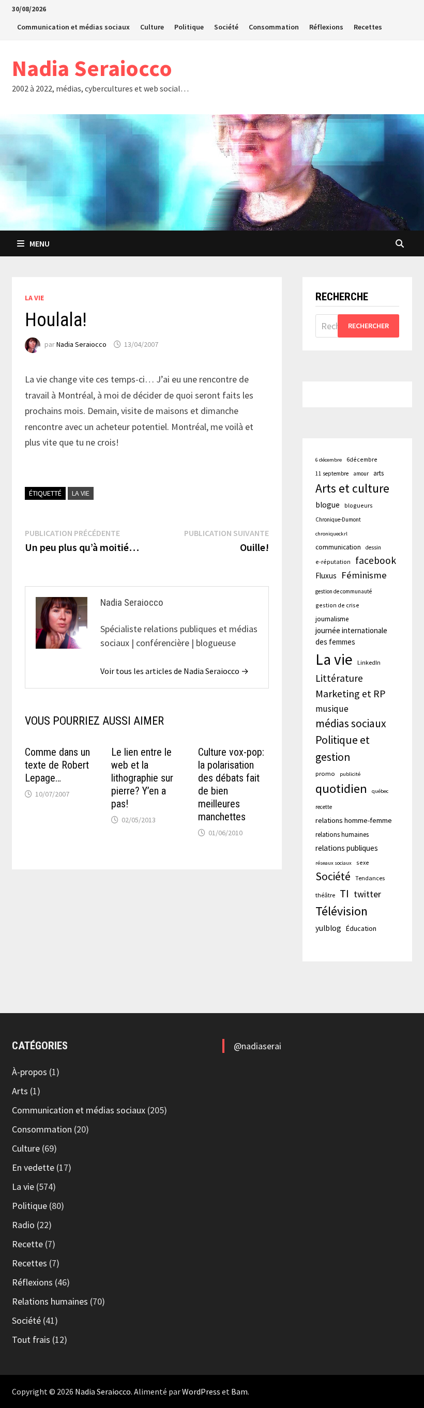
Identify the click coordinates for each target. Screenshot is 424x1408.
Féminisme (364, 575)
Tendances (370, 878)
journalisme (332, 619)
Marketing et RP (350, 693)
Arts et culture (352, 488)
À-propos (29, 1072)
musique (332, 708)
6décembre (361, 459)
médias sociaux (350, 723)
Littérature (339, 678)
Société (226, 27)
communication (338, 547)
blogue (327, 505)
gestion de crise (337, 605)
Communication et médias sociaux (73, 27)
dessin (373, 547)
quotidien (341, 788)
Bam (239, 1391)
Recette (27, 1244)
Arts (20, 1091)
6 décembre (328, 459)
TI (344, 893)
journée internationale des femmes (351, 636)
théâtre (325, 895)
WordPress (201, 1391)
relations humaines (342, 834)
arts (378, 473)
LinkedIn (369, 662)
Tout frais (31, 1339)
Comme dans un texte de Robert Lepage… (57, 765)
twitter (367, 894)
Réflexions (326, 27)
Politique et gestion (342, 748)
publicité (350, 774)
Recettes (368, 27)
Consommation (274, 27)
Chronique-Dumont (338, 519)
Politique (189, 27)
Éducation (361, 928)
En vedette (33, 1167)
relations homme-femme (353, 820)
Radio (23, 1225)
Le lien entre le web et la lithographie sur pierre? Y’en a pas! (142, 778)
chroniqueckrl (331, 533)
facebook (375, 560)
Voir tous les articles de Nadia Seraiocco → (174, 671)
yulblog (328, 928)
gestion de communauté (343, 591)
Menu (39, 243)
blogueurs (358, 505)
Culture (152, 27)
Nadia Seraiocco (92, 68)
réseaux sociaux (333, 863)
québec (380, 791)
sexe (362, 862)
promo (325, 773)
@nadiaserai (257, 1046)
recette (323, 806)
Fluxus (326, 575)
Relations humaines (50, 1301)
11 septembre (332, 473)
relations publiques (346, 848)
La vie (34, 297)
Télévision (341, 911)
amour (361, 473)
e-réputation (333, 561)
